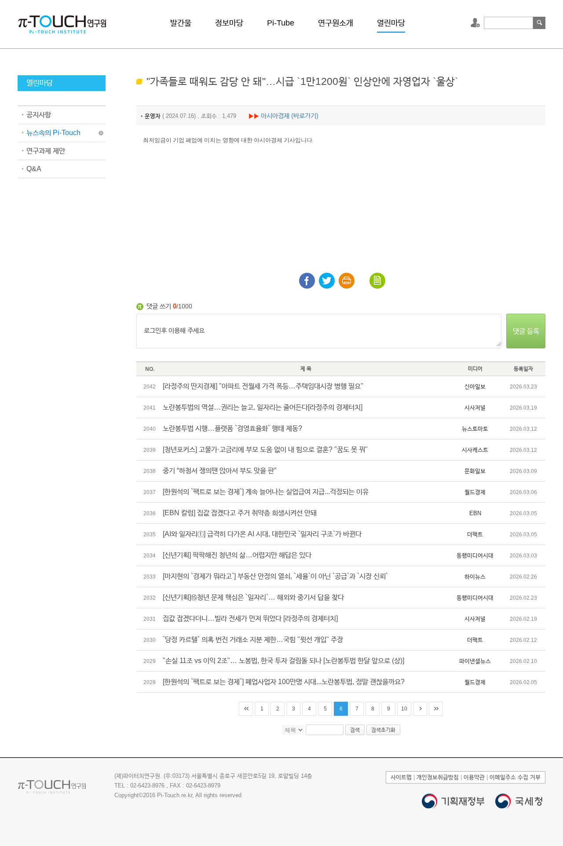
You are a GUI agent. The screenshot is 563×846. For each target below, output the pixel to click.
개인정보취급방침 (438, 777)
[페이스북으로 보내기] (307, 281)
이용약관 (474, 777)
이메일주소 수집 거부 (515, 777)
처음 (246, 709)
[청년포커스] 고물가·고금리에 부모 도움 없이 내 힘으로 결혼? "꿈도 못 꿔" (265, 449)
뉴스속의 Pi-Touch (53, 132)
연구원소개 (335, 22)
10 (404, 709)
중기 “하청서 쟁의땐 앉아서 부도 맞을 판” (219, 470)
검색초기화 (383, 730)
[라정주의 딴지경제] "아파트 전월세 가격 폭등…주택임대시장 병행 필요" (263, 386)
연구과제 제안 (45, 150)
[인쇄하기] (347, 281)
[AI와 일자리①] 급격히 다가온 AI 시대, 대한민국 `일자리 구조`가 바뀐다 (262, 534)
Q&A (33, 168)
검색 (539, 23)
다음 (420, 709)
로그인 (476, 23)
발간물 (180, 22)
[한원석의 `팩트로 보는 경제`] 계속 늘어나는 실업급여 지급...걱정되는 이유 (266, 491)
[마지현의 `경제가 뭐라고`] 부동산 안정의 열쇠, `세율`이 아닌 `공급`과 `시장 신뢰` (275, 576)
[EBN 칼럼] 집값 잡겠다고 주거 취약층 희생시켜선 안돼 (240, 512)
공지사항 (38, 114)
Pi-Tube (280, 22)
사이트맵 (401, 777)
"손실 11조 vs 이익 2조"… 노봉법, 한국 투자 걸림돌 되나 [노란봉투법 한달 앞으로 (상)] (283, 660)
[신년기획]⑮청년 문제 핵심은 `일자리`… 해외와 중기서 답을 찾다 (253, 597)
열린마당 (391, 22)
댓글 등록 (526, 331)
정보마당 (229, 22)
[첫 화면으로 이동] (62, 23)
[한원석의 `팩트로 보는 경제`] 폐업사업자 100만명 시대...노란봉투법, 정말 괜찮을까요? (284, 681)
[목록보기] (377, 281)
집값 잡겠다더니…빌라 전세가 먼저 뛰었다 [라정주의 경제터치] (250, 618)
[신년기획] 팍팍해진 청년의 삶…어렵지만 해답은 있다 (237, 555)
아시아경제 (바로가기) (289, 115)
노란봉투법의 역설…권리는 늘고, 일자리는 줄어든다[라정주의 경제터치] (262, 407)
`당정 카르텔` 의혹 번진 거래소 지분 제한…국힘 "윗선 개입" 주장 (253, 639)
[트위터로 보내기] (327, 281)
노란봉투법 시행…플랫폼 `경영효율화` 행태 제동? (232, 428)
